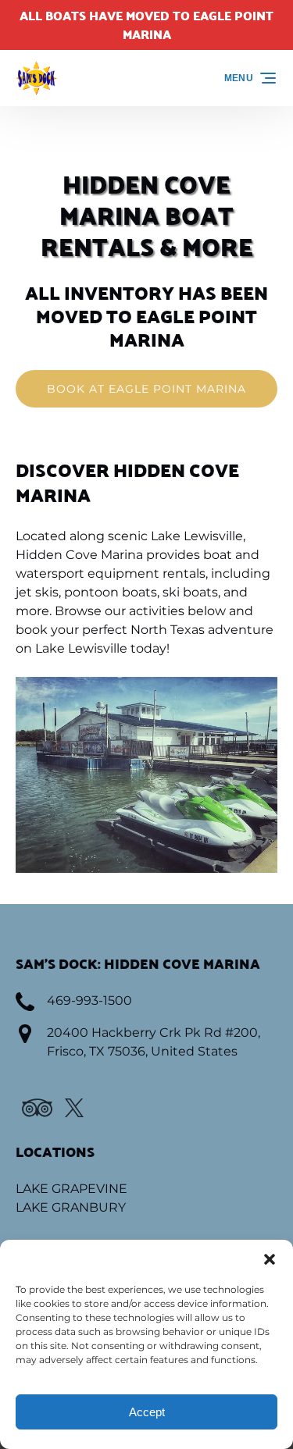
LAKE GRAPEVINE (71, 1188)
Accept (147, 1412)
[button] (269, 1259)
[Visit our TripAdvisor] (37, 1107)
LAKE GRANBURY (71, 1207)
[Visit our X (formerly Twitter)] (74, 1107)
